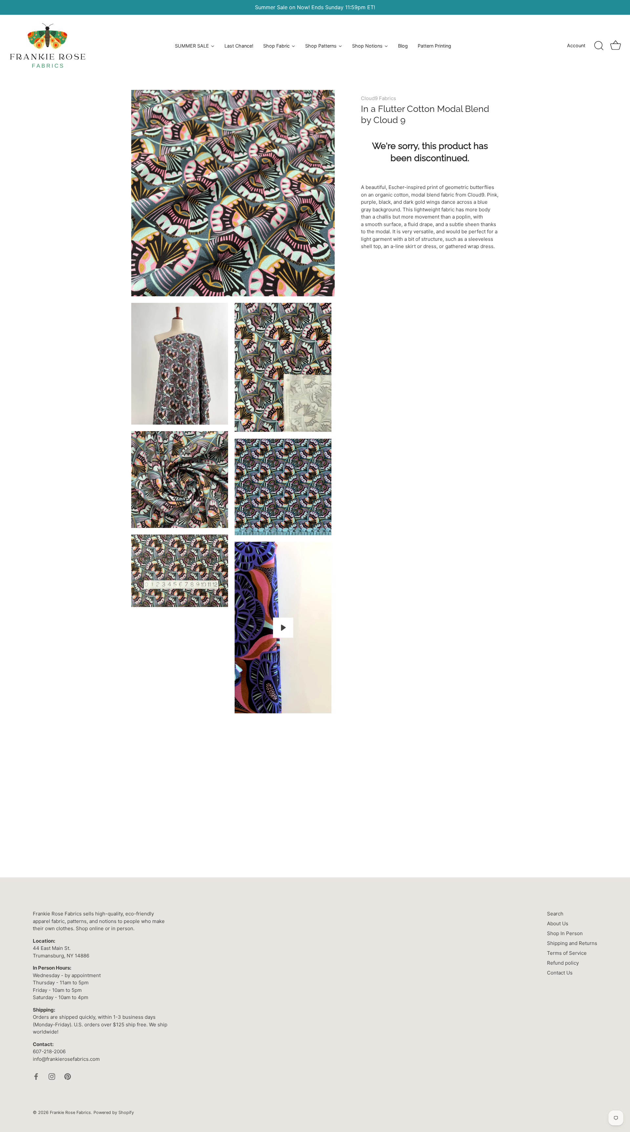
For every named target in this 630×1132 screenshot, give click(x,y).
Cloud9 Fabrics (378, 98)
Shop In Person (565, 933)
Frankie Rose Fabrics (70, 1112)
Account (576, 45)
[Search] (599, 46)
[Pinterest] (67, 1076)
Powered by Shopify (114, 1112)
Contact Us (560, 973)
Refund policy (563, 963)
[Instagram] (52, 1076)
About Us (557, 923)
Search (555, 914)
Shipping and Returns (572, 943)
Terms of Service (567, 953)
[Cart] (615, 46)
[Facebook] (36, 1076)
